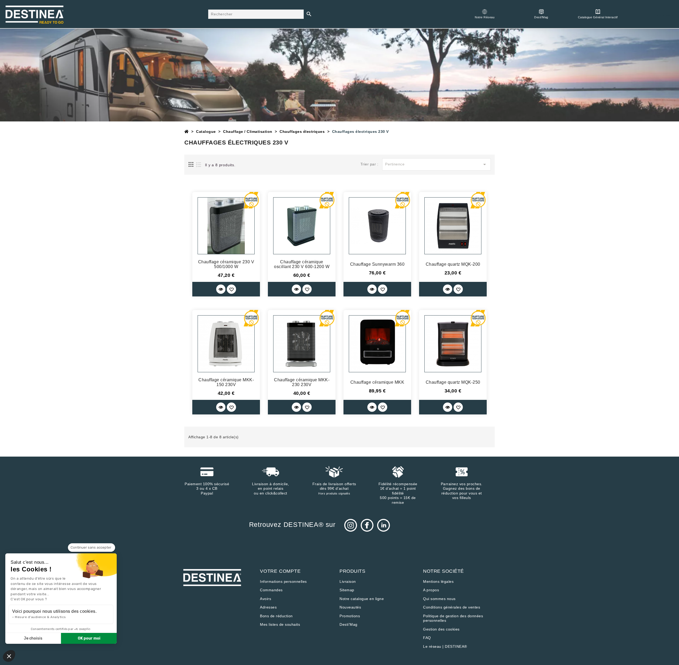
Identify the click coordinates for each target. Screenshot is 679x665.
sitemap (347, 590)
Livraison (348, 581)
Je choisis (33, 638)
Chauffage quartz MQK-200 (453, 264)
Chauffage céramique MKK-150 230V (226, 382)
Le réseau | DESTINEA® (445, 646)
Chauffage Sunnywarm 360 (377, 264)
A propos (431, 590)
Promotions (350, 616)
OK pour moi (89, 638)
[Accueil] (186, 131)
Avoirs (265, 599)
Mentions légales (438, 581)
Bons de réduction (276, 616)
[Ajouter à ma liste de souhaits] (231, 289)
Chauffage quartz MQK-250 (453, 382)
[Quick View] (220, 289)
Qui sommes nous (439, 599)
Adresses (268, 607)
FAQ (427, 638)
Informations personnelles (283, 581)
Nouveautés (350, 607)
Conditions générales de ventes (451, 607)
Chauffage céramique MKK (377, 382)
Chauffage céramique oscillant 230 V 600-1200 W (301, 264)
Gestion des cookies (441, 629)
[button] (9, 656)
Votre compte (280, 571)
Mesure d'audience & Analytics (40, 617)
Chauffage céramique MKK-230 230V (301, 382)
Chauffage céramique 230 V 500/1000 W (226, 264)
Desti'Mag (349, 624)
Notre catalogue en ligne (362, 599)
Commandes (271, 590)
